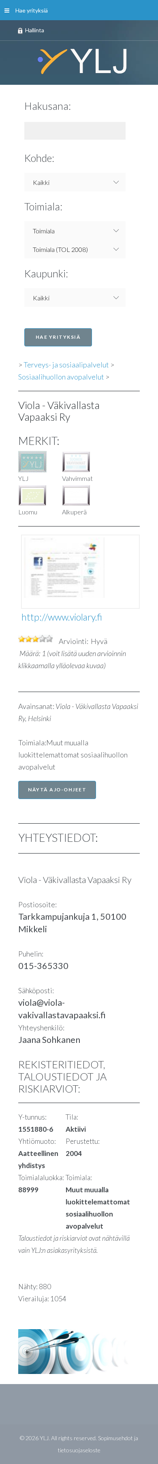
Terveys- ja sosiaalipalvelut (66, 364)
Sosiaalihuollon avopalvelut (61, 376)
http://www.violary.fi (61, 617)
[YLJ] (79, 61)
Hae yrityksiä (31, 10)
